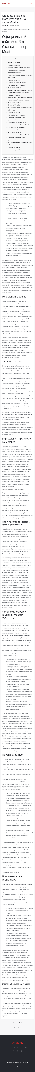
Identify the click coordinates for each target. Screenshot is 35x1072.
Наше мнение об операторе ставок (18, 92)
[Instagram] (17, 1051)
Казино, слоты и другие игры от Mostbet (20, 90)
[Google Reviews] (13, 1051)
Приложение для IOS (14, 80)
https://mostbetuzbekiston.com (11, 334)
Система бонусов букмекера (16, 85)
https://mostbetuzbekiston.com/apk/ (13, 489)
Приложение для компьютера (17, 82)
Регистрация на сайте (14, 87)
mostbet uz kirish (8, 25)
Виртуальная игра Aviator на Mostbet (19, 67)
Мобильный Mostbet (14, 62)
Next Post (17, 1028)
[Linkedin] (21, 1051)
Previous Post (17, 1023)
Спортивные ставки (14, 65)
